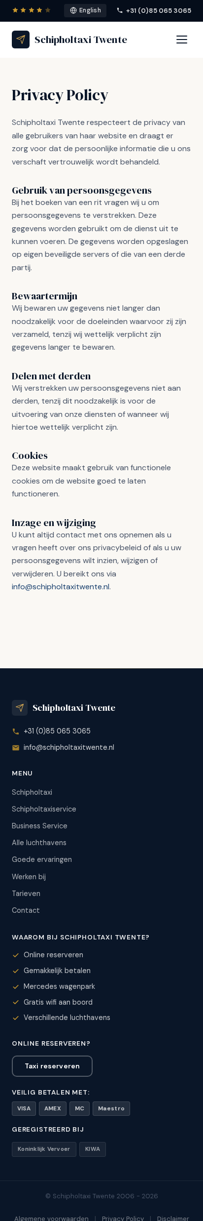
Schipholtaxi (32, 792)
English (90, 10)
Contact (26, 910)
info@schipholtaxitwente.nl (60, 586)
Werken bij (29, 876)
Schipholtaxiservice (44, 809)
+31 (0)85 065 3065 (158, 10)
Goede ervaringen (42, 859)
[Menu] (181, 39)
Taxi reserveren (52, 1065)
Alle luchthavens (39, 842)
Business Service (40, 825)
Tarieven (26, 893)
